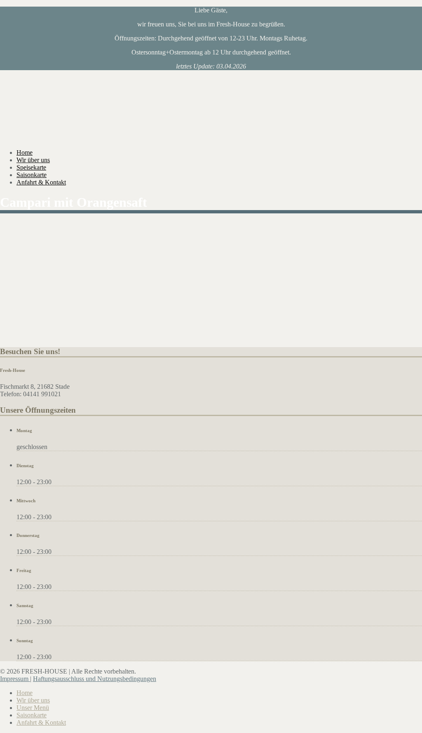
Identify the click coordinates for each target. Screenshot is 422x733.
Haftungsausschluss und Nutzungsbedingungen (94, 678)
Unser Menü (32, 707)
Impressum (15, 678)
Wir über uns (33, 159)
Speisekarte (31, 167)
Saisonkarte (31, 174)
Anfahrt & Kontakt (41, 182)
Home (24, 152)
